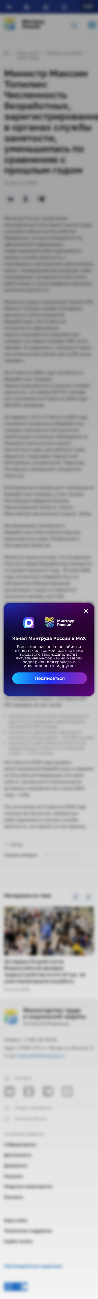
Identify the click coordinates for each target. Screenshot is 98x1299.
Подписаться (50, 678)
